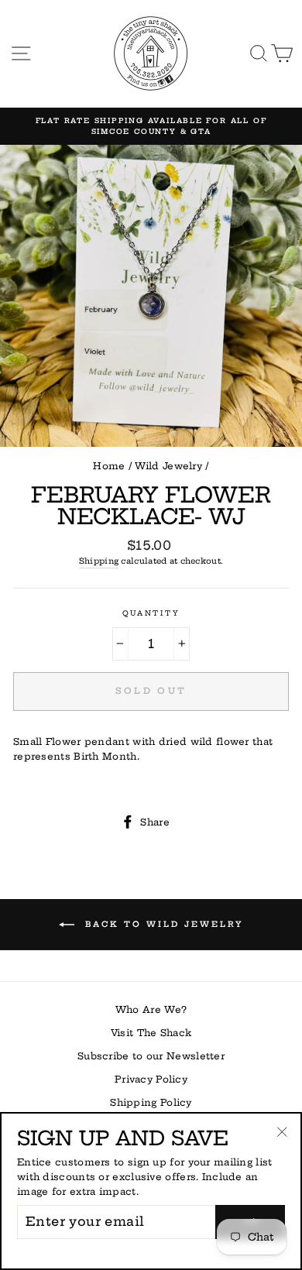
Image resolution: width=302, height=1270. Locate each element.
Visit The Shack (151, 1032)
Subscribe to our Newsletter (151, 1056)
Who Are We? (151, 1009)
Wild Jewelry (168, 466)
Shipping (98, 561)
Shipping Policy (150, 1102)
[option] (151, 126)
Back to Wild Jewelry (162, 923)
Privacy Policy (151, 1079)
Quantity (151, 613)
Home (109, 466)
